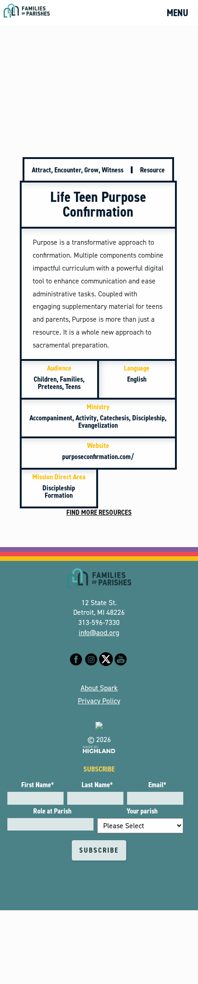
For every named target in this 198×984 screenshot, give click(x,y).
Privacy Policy (99, 701)
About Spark (99, 688)
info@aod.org (99, 632)
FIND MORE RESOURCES (99, 512)
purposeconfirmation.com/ (98, 451)
